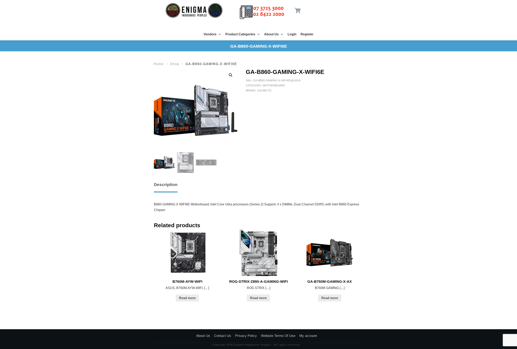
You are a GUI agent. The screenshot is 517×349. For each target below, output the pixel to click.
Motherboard (274, 85)
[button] (230, 75)
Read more (187, 298)
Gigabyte (264, 90)
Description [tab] (166, 184)
